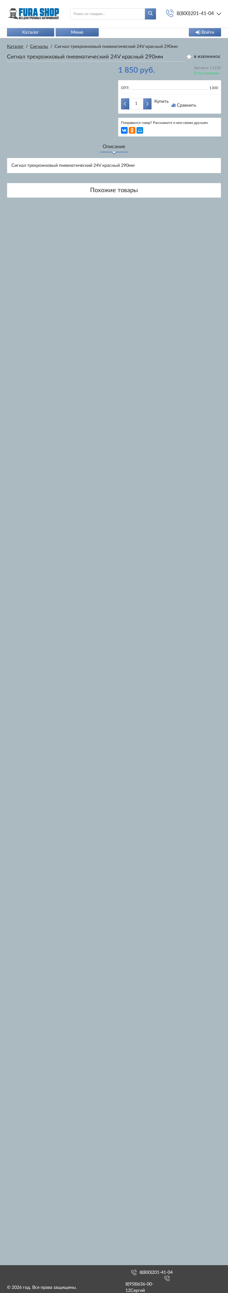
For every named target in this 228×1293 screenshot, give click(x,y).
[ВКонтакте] (124, 130)
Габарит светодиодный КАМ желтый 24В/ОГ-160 (41, 1028)
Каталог (30, 32)
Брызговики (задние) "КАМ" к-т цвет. (42, 359)
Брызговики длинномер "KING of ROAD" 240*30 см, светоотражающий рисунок (42, 1210)
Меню (77, 32)
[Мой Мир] (140, 130)
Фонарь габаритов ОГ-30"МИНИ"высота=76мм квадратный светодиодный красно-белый (42, 453)
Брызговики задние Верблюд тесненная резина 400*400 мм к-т (41, 643)
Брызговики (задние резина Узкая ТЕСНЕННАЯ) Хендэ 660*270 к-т (42, 740)
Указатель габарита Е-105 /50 (41, 1117)
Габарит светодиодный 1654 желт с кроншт (41, 937)
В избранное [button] (206, 56)
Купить (161, 101)
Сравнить (186, 105)
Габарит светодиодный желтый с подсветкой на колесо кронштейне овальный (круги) (41, 840)
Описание (114, 146)
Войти (208, 32)
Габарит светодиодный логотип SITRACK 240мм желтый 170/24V (41, 268)
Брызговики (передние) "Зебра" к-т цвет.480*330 (41, 550)
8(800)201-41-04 (156, 1272)
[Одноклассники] (132, 130)
